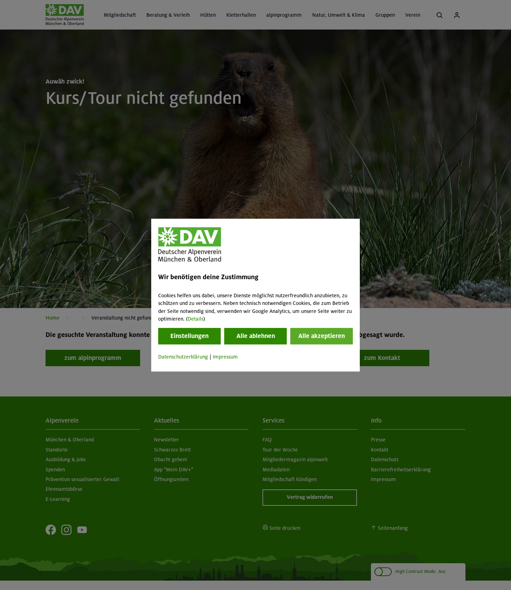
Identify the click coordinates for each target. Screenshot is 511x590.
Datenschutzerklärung (183, 357)
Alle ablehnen (255, 336)
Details (195, 319)
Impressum (225, 357)
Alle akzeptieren (321, 336)
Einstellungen (189, 336)
